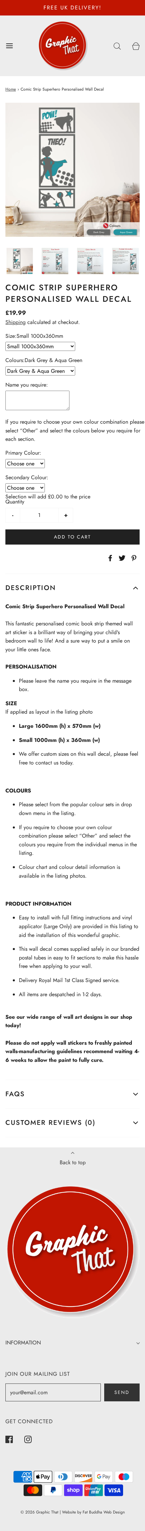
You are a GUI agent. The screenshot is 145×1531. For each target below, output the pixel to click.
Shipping (15, 322)
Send (121, 1392)
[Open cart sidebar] (135, 45)
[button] (19, 261)
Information (23, 1342)
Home (10, 89)
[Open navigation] (9, 45)
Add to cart (72, 536)
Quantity (14, 502)
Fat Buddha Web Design (104, 1512)
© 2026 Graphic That (39, 1512)
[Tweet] (121, 558)
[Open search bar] (117, 45)
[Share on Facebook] (109, 558)
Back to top (73, 1162)
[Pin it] (133, 558)
